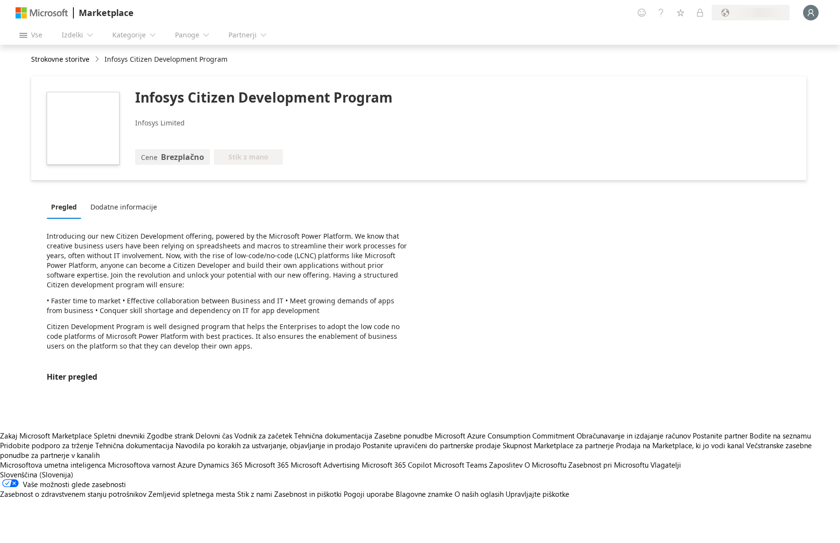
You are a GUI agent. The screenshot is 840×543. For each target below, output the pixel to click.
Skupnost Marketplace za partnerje (558, 445)
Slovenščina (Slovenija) (36, 474)
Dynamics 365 (220, 465)
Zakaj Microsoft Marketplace (46, 435)
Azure (186, 465)
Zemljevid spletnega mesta (191, 494)
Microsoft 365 (267, 465)
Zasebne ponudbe (403, 435)
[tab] (66, 206)
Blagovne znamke (424, 494)
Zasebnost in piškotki (308, 494)
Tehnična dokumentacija (333, 435)
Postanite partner (720, 435)
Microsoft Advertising (325, 465)
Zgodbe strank (170, 435)
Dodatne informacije (123, 206)
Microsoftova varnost (141, 465)
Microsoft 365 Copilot (397, 465)
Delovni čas (213, 435)
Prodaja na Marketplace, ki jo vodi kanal (680, 445)
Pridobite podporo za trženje (46, 445)
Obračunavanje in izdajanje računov (634, 435)
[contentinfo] (98, 59)
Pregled (64, 206)
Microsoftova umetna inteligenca (53, 465)
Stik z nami (254, 494)
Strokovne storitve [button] (60, 59)
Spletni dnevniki (119, 435)
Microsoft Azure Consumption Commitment (506, 435)
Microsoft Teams (460, 465)
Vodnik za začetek (263, 435)
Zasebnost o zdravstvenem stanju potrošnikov (73, 494)
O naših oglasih (479, 494)
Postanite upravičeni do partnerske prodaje (432, 445)
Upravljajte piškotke (537, 494)
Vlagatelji (665, 465)
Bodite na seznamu (780, 435)
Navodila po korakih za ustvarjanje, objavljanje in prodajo (268, 445)
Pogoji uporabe (369, 494)
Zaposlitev (506, 465)
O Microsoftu (545, 465)
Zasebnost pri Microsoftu (608, 465)
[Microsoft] (42, 12)
